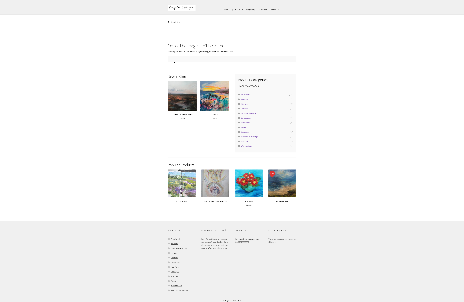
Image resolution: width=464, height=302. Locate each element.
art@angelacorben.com (250, 239)
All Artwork (245, 94)
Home (225, 9)
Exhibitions (262, 9)
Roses (243, 127)
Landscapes (246, 118)
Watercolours (246, 146)
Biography (250, 9)
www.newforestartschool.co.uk (214, 248)
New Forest (245, 122)
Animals (244, 99)
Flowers (244, 104)
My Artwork (235, 9)
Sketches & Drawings (249, 136)
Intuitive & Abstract (249, 113)
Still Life (244, 141)
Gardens (244, 108)
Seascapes (245, 132)
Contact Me (274, 9)
